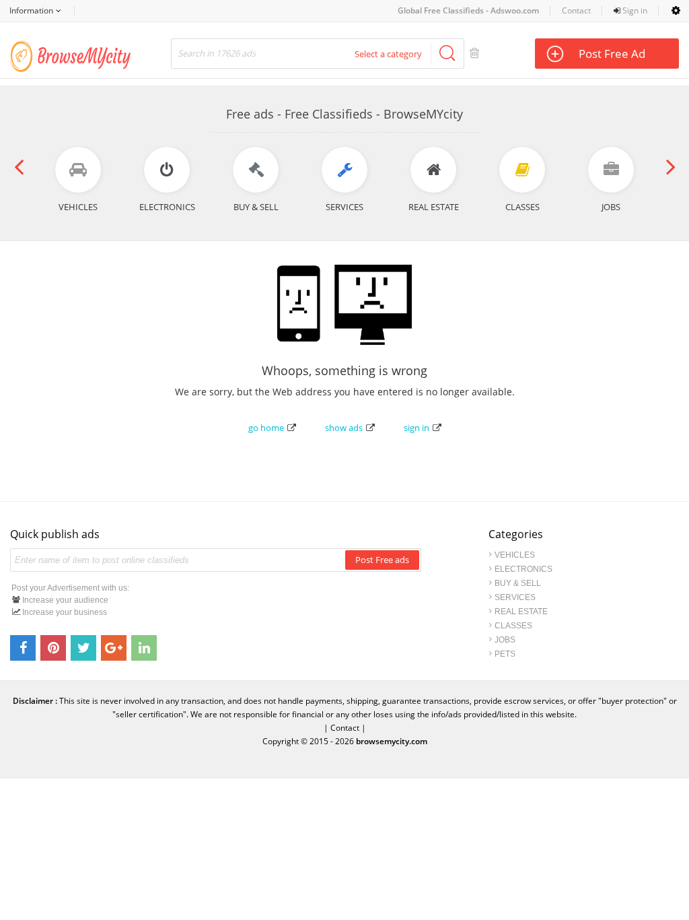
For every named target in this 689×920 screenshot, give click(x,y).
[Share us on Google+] (113, 648)
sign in (416, 428)
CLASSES (513, 625)
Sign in (633, 10)
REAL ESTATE (521, 611)
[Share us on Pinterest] (53, 648)
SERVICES (515, 597)
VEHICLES (515, 555)
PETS (505, 654)
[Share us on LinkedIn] (144, 648)
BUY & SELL (518, 583)
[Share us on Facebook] (23, 648)
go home (266, 428)
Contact (576, 10)
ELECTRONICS (523, 569)
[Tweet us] (83, 648)
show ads (344, 428)
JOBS (505, 640)
